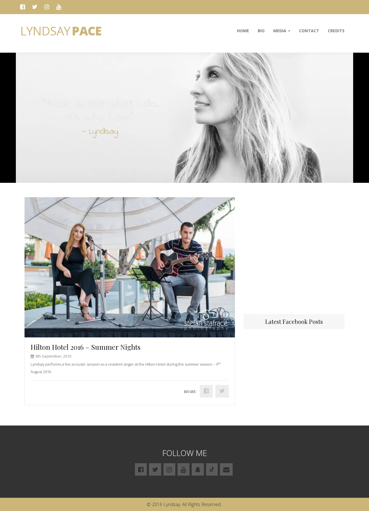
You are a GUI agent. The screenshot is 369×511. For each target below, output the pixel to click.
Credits (336, 30)
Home (243, 30)
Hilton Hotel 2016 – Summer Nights (85, 347)
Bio (261, 30)
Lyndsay (60, 30)
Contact (309, 30)
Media (280, 30)
